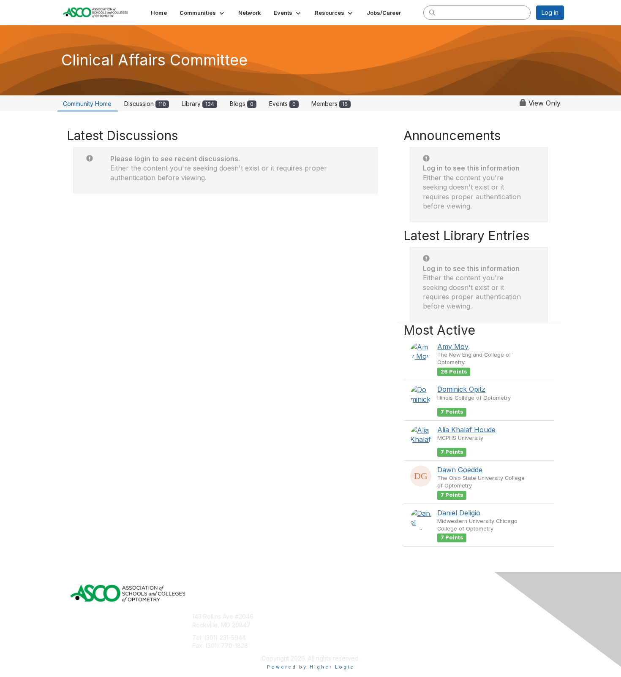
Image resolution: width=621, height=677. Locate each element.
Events (282, 103)
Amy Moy (452, 346)
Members (329, 103)
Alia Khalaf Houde (466, 429)
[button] (202, 12)
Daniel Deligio (458, 513)
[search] (432, 12)
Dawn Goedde (459, 470)
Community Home (87, 103)
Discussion (145, 103)
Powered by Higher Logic (310, 667)
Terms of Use (332, 624)
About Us (326, 616)
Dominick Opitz (461, 389)
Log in (550, 12)
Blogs (241, 103)
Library (198, 103)
